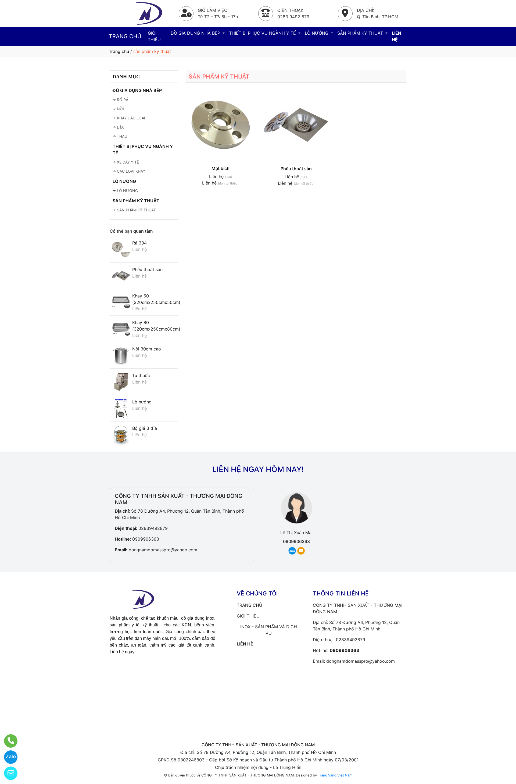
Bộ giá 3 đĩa (144, 428)
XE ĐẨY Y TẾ (128, 162)
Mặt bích (221, 168)
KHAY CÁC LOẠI (131, 118)
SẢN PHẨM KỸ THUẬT (360, 33)
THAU (122, 136)
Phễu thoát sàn (147, 269)
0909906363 (145, 539)
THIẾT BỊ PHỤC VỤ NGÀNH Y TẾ (263, 33)
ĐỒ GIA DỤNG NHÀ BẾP (196, 33)
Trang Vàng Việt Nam (335, 775)
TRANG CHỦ (125, 36)
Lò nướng (142, 402)
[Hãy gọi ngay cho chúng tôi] (7, 741)
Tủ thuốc (141, 375)
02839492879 (153, 528)
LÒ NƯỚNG (317, 33)
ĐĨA (120, 127)
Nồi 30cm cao (146, 349)
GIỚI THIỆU (154, 36)
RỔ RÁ (122, 99)
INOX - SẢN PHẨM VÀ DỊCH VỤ (268, 630)
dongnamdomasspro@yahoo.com (163, 549)
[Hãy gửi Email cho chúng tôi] (7, 773)
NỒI (120, 109)
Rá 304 (139, 243)
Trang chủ (119, 51)
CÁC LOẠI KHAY (131, 171)
